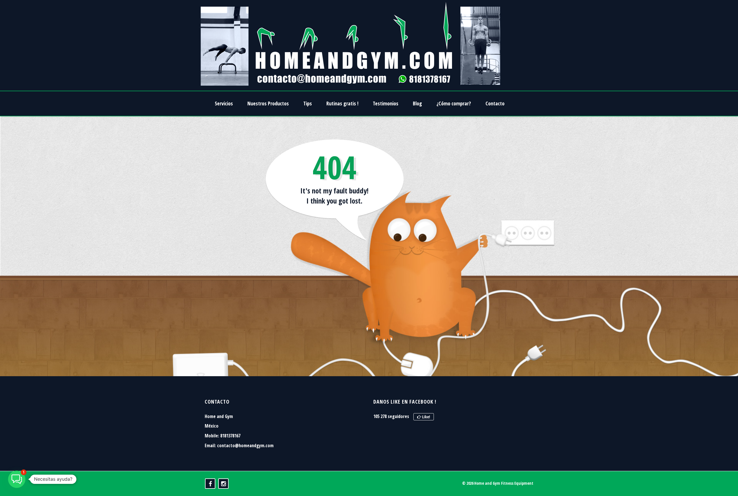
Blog (417, 103)
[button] (16, 479)
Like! (425, 416)
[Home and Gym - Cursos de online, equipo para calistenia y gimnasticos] (350, 45)
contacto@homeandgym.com (245, 445)
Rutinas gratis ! (342, 103)
